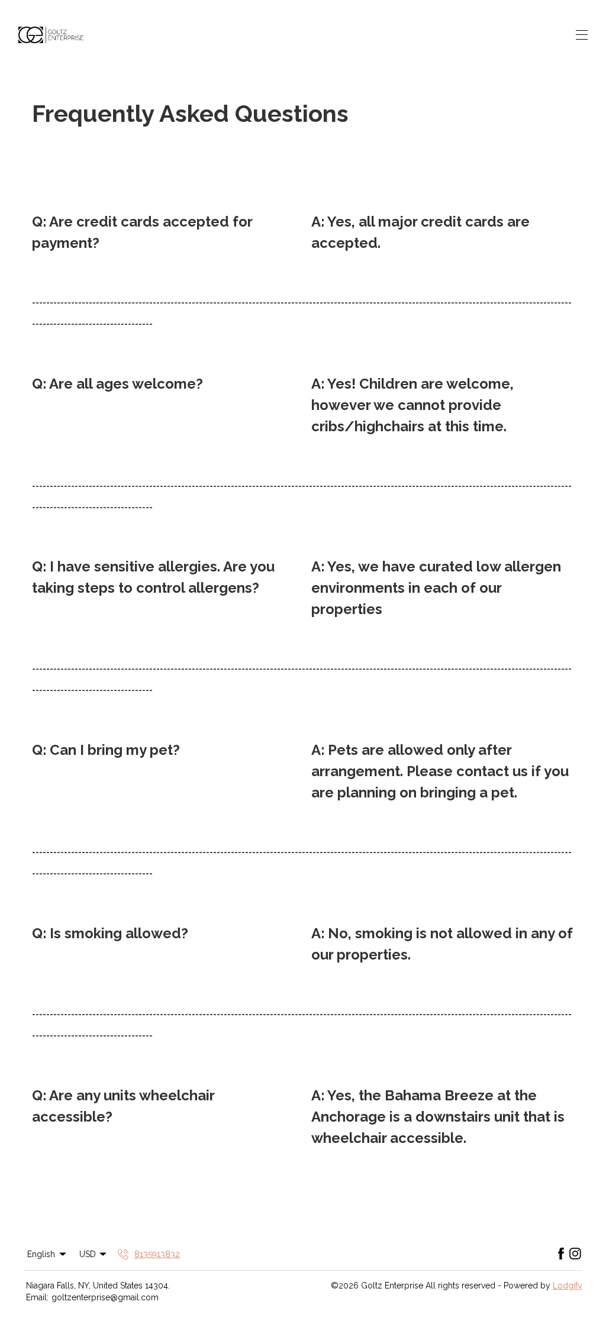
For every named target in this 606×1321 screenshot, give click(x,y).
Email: (37, 1297)
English (41, 1254)
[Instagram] (575, 1254)
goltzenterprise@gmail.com (105, 1297)
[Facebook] (561, 1254)
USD (87, 1254)
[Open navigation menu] (582, 35)
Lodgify (567, 1285)
